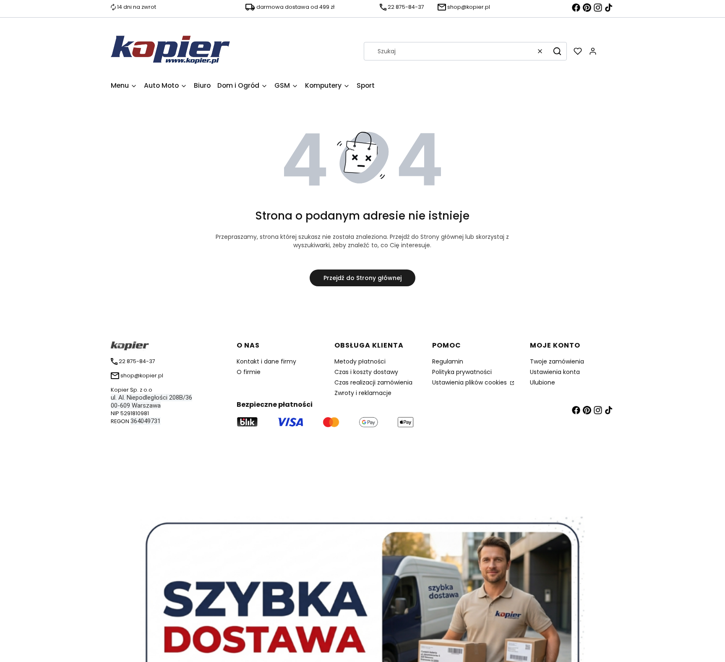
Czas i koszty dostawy (366, 372)
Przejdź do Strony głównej (362, 278)
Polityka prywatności (462, 372)
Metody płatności (360, 361)
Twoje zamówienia (557, 361)
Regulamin (447, 361)
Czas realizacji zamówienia (373, 382)
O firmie (249, 372)
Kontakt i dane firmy (266, 361)
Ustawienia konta (555, 372)
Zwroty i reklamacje (362, 393)
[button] (557, 51)
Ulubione (542, 382)
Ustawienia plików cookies (470, 382)
